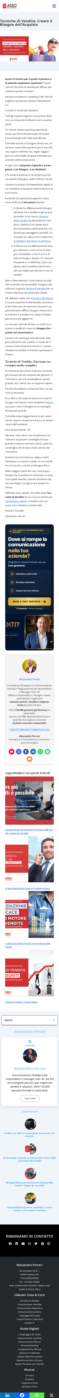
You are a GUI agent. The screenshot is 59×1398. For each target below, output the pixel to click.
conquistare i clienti (16, 501)
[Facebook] (26, 751)
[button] (54, 1020)
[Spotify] (47, 751)
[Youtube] (11, 751)
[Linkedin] (33, 751)
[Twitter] (36, 1244)
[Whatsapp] (40, 751)
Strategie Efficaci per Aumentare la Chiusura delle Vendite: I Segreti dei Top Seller (29, 1184)
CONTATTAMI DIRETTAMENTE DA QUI (29, 729)
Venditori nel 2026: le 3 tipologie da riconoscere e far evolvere (29, 1134)
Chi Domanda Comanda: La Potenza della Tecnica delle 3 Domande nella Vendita (29, 1159)
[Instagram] (19, 751)
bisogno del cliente (42, 298)
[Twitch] (49, 1244)
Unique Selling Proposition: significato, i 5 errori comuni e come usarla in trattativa (29, 1209)
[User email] (29, 759)
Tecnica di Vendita (36, 288)
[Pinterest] (42, 1244)
